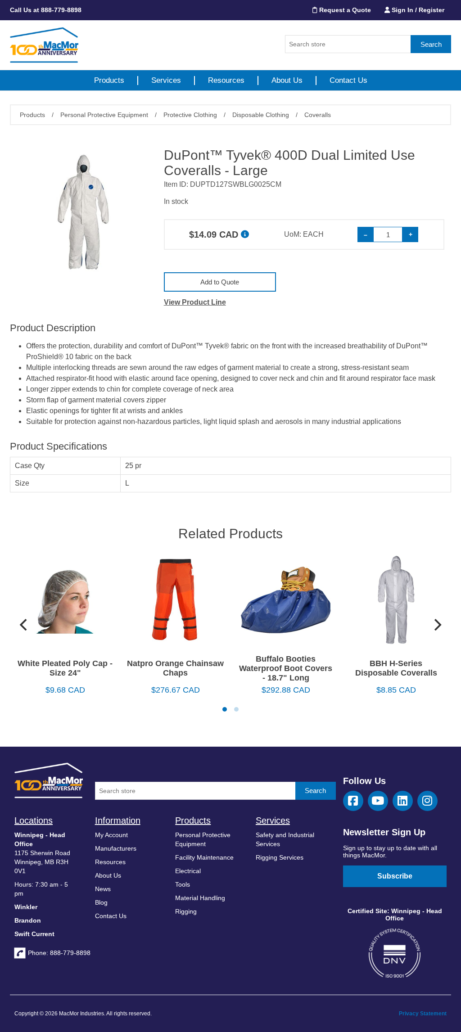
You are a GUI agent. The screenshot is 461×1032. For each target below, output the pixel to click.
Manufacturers (115, 848)
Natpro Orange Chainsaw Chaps (175, 668)
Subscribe (394, 876)
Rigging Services (279, 857)
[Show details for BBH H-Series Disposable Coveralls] (396, 603)
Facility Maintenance (204, 857)
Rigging (186, 911)
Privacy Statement (423, 1013)
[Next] (437, 625)
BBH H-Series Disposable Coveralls (396, 668)
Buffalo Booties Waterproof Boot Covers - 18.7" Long (285, 668)
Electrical (188, 870)
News (103, 888)
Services (166, 80)
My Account (111, 834)
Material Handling (200, 897)
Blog (101, 902)
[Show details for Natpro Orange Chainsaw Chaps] (175, 603)
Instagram (427, 801)
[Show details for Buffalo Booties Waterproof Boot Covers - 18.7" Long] (285, 603)
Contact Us (348, 80)
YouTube (378, 801)
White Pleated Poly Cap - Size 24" (65, 668)
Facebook (353, 801)
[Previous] (24, 625)
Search (431, 44)
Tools (182, 884)
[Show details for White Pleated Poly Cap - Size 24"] (65, 603)
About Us (287, 80)
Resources (226, 80)
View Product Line (195, 302)
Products (109, 80)
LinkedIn (403, 801)
